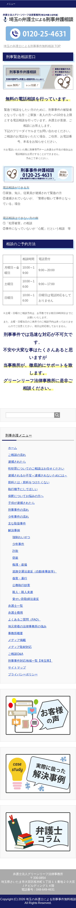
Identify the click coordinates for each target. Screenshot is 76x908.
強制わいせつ (21, 537)
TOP (32, 46)
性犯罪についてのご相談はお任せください (36, 468)
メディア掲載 (17, 640)
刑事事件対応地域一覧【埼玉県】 (30, 660)
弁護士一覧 (15, 605)
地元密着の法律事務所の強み (27, 626)
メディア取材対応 (20, 647)
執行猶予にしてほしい (23, 489)
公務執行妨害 (21, 585)
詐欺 (15, 550)
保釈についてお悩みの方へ (26, 496)
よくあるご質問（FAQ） (24, 619)
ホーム (12, 448)
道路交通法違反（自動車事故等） (34, 571)
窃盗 (15, 557)
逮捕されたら (17, 461)
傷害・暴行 (19, 578)
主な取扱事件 (17, 523)
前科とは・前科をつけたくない (28, 482)
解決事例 (14, 530)
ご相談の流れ (17, 454)
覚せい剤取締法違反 (25, 599)
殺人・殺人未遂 (22, 592)
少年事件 (18, 544)
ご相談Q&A (15, 653)
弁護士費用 (15, 612)
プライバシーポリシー (23, 674)
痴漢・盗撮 (19, 564)
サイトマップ (17, 667)
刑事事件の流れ (18, 509)
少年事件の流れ (18, 516)
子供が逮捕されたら (21, 502)
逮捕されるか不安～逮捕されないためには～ (37, 475)
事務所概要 (15, 633)
